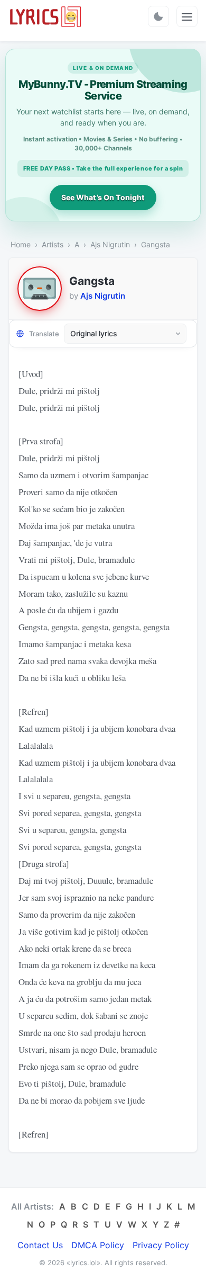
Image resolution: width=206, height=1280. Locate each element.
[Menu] (187, 16)
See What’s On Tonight (103, 197)
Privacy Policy (161, 1245)
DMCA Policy (97, 1245)
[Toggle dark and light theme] (158, 16)
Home (21, 244)
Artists (52, 244)
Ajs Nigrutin (110, 244)
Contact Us (40, 1245)
